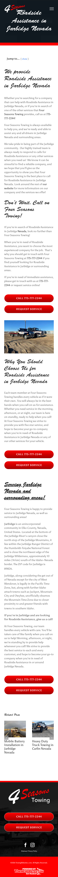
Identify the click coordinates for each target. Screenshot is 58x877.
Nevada (22, 231)
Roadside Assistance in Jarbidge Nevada (41, 746)
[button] (6, 738)
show (24, 59)
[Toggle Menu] (51, 8)
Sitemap (24, 851)
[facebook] (25, 845)
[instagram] (32, 845)
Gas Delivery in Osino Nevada (14, 743)
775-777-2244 (34, 258)
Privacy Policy (32, 851)
